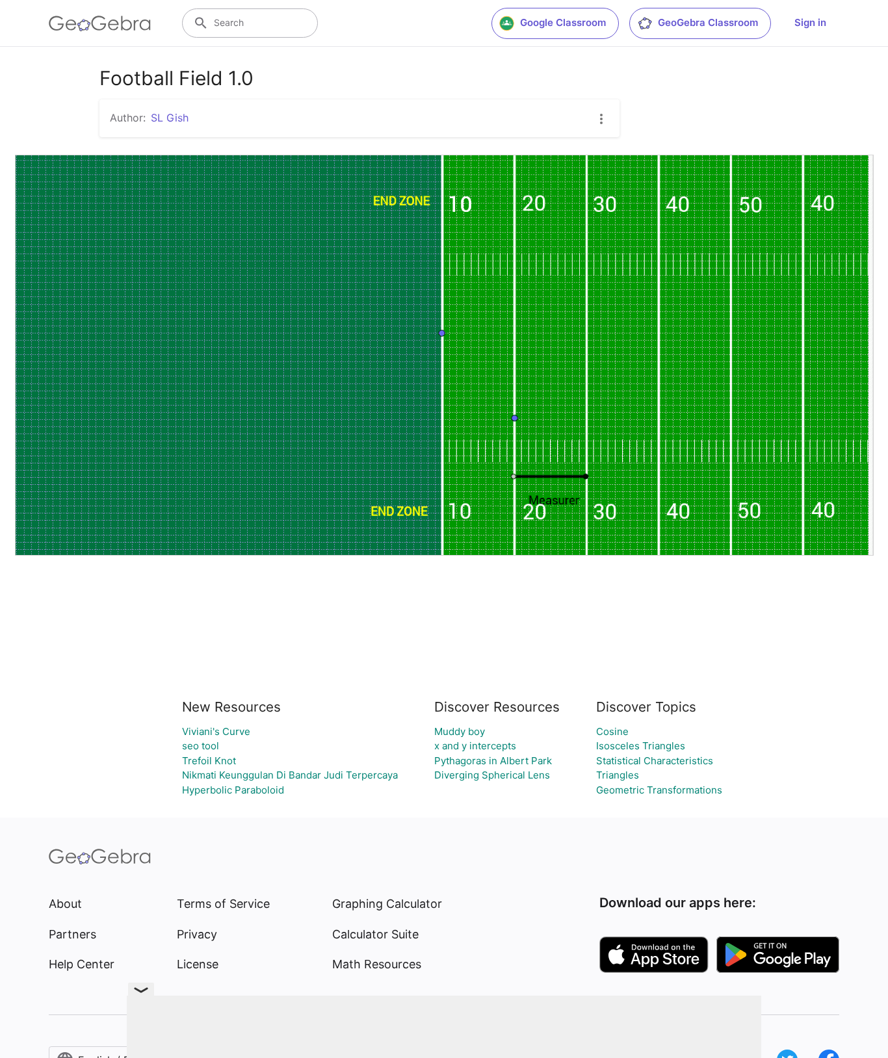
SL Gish (170, 117)
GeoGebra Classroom (708, 22)
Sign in (810, 22)
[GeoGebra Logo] (100, 23)
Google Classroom (563, 22)
